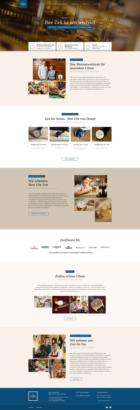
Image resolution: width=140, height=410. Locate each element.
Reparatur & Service (39, 213)
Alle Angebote (70, 159)
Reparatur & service (59, 4)
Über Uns (86, 4)
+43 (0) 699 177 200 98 (58, 400)
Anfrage (115, 4)
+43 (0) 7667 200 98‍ (56, 399)
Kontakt (97, 4)
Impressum (30, 407)
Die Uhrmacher (41, 4)
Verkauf (75, 4)
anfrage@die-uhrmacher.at (83, 395)
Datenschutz (39, 407)
